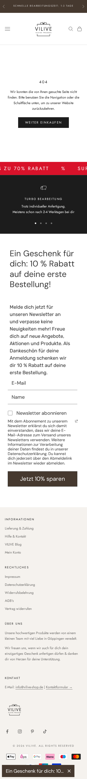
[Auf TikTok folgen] (45, 731)
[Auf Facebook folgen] (7, 731)
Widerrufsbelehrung (19, 592)
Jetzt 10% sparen (42, 478)
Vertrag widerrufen (18, 608)
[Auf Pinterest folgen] (32, 731)
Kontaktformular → (59, 687)
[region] (43, 200)
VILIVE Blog (13, 544)
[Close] (69, 771)
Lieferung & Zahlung (19, 528)
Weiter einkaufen (43, 122)
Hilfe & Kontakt (15, 536)
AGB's (9, 600)
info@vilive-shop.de (29, 687)
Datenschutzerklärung (20, 584)
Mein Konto (13, 552)
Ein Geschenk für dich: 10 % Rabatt (35, 771)
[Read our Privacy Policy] (76, 421)
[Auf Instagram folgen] (19, 731)
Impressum (12, 576)
